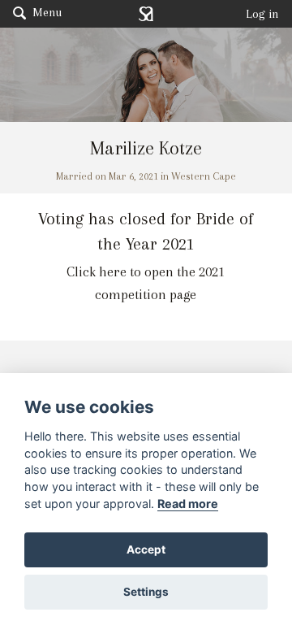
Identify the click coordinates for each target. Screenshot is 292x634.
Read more (187, 503)
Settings (146, 591)
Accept (146, 549)
